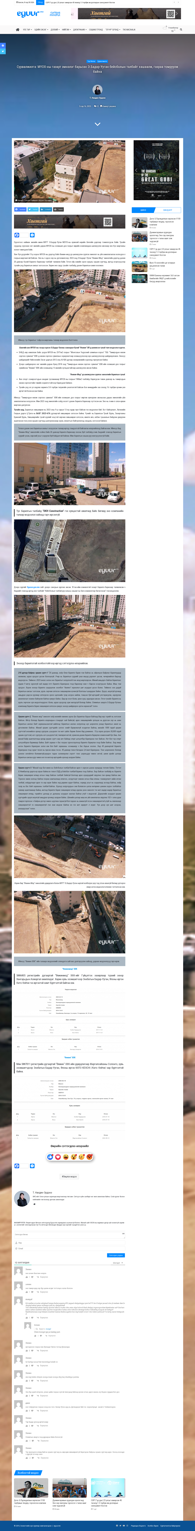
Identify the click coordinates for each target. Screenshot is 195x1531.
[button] (126, 13)
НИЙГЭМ (65, 30)
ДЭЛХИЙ (54, 30)
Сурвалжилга (102, 61)
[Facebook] (3, 46)
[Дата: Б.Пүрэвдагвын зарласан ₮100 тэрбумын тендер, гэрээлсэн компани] (31, 1487)
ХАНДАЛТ (167, 210)
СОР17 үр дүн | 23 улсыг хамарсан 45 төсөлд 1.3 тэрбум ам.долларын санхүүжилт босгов (106, 1503)
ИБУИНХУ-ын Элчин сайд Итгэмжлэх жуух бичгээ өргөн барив (70, 2)
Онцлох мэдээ (70, 1176)
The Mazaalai (129, 30)
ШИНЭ (143, 210)
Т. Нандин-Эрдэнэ (97, 98)
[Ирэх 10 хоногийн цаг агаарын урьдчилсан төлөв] (139, 266)
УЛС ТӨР (26, 30)
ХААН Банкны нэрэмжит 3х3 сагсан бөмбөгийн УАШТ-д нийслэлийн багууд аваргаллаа (165, 278)
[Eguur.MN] (38, 14)
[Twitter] (3, 51)
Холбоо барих (153, 1526)
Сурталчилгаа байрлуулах (170, 1526)
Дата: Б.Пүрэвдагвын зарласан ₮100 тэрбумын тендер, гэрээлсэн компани (165, 222)
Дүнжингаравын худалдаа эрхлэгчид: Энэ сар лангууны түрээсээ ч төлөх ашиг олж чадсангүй (69, 1503)
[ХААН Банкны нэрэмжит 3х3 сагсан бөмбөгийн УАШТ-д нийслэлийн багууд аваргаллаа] (139, 279)
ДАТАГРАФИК (79, 30)
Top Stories (91, 61)
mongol (48, 1329)
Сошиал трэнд (96, 30)
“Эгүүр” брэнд (111, 30)
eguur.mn (57, 1526)
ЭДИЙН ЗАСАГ (40, 30)
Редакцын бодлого (138, 1526)
